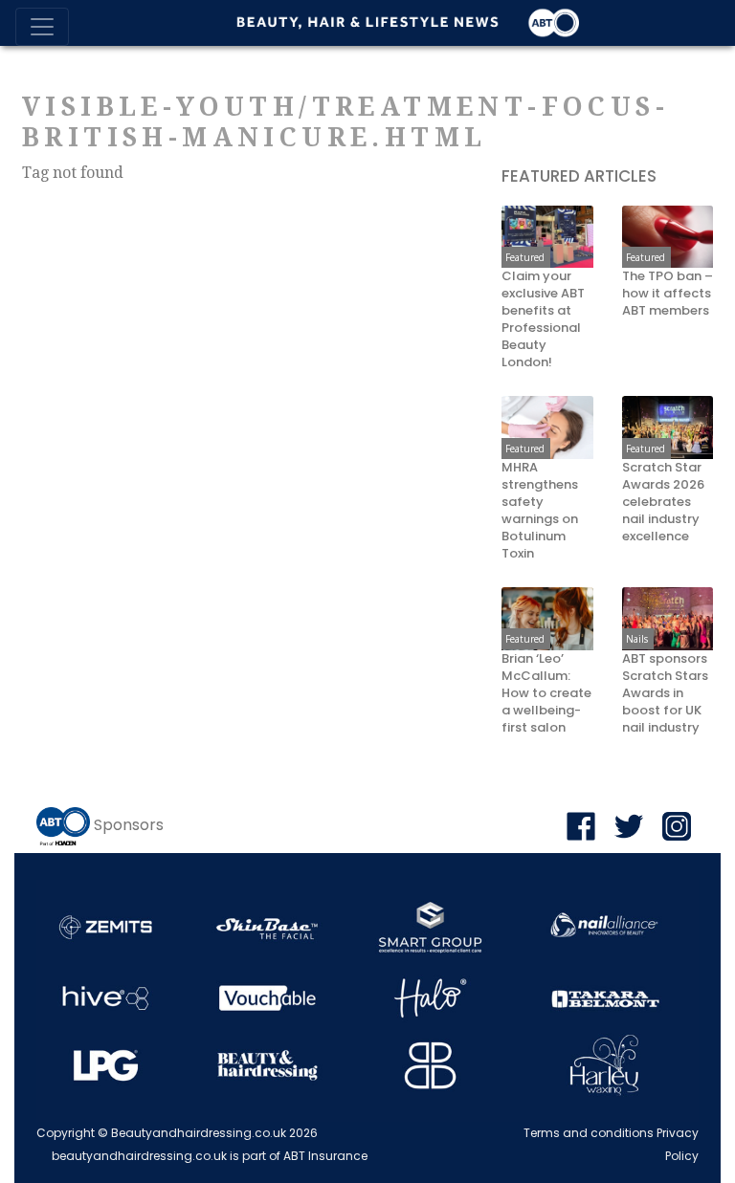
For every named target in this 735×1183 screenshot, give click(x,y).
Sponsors (129, 825)
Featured (525, 257)
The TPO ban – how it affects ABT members (667, 293)
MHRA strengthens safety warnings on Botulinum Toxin (539, 510)
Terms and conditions (588, 1133)
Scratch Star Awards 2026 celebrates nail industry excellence (663, 502)
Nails (637, 639)
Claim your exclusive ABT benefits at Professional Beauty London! (543, 319)
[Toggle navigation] (42, 27)
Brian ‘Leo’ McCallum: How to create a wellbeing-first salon (546, 693)
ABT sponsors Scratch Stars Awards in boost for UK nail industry (665, 693)
